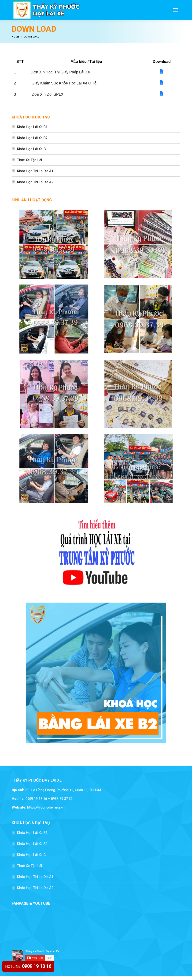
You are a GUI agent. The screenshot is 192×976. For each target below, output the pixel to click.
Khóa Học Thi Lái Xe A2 (35, 182)
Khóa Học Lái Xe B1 (32, 127)
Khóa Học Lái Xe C (31, 149)
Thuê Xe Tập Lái (29, 160)
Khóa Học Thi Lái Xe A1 (35, 171)
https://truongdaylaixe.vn (46, 807)
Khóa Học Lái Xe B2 (32, 138)
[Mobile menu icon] (175, 10)
